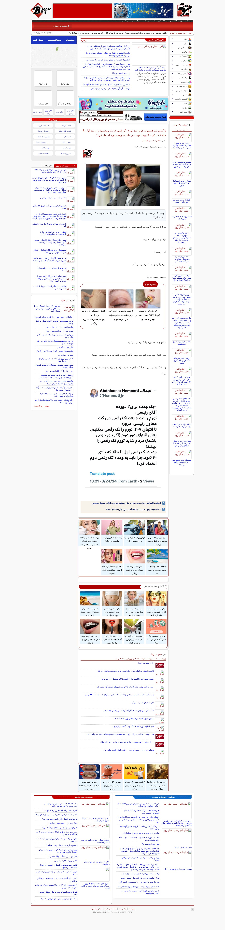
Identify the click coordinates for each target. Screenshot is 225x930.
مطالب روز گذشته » (41, 406)
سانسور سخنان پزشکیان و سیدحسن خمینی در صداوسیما (106, 84)
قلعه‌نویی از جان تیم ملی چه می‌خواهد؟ (61, 845)
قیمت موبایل (66, 142)
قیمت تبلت (67, 148)
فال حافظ (65, 84)
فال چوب (59, 112)
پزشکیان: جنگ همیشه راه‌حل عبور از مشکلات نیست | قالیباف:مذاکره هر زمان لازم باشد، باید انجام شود (108, 47)
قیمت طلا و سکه (65, 131)
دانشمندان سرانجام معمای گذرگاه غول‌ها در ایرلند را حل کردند (128, 710)
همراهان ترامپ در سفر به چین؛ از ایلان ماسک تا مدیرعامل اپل (129, 750)
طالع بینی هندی (71, 112)
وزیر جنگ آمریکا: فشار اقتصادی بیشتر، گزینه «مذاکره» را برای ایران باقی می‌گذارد (50, 242)
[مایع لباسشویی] (123, 104)
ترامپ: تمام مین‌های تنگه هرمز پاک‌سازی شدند (182, 360)
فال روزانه (43, 103)
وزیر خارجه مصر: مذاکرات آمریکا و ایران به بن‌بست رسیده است (181, 145)
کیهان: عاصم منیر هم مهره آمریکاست (181, 201)
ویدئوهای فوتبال (43, 131)
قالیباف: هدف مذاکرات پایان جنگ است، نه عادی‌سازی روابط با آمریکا (126, 671)
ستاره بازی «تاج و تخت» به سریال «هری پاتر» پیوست (96, 819)
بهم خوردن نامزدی (65, 355)
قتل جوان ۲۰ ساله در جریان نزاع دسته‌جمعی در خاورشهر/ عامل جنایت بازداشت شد (120, 734)
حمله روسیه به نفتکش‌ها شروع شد (182, 217)
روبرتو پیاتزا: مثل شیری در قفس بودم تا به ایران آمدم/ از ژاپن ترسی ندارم (58, 850)
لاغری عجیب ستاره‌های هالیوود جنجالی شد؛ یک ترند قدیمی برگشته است (95, 885)
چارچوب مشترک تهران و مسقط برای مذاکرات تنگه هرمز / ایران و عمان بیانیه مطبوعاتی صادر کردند (181, 323)
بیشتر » (83, 41)
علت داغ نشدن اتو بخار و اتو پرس (59, 327)
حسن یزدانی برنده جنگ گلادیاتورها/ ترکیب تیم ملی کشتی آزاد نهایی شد (125, 687)
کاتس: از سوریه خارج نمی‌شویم (181, 343)
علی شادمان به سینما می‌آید (142, 702)
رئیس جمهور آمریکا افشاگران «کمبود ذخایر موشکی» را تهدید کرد (127, 679)
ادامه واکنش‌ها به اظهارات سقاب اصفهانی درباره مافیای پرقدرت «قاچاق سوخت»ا (182, 237)
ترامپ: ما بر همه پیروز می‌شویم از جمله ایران (141, 833)
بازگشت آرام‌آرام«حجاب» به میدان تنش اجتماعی (110, 88)
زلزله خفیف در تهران (145, 663)
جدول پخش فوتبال (42, 142)
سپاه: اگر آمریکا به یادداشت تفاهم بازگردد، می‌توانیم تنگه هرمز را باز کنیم (150, 68)
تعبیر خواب (37, 112)
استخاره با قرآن (65, 103)
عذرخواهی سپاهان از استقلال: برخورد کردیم (59, 827)
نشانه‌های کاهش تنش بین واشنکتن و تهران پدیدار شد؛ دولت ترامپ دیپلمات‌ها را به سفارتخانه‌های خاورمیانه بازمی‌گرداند (181, 404)
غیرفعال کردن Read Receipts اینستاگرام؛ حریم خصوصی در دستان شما (47, 308)
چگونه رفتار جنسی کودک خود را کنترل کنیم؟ (55, 351)
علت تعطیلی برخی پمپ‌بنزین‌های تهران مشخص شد (138, 886)
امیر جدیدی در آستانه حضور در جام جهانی (60, 810)
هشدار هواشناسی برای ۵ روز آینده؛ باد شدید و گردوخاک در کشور (181, 164)
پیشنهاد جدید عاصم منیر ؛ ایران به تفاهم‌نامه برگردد (181, 462)
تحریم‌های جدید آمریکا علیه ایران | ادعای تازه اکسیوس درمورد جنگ (50, 251)
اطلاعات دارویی (43, 125)
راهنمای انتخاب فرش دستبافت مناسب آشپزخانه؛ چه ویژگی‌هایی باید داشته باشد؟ (56, 376)
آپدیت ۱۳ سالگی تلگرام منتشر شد (59, 371)
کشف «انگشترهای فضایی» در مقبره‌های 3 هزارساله (56, 815)
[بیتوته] (41, 17)
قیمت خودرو (66, 125)
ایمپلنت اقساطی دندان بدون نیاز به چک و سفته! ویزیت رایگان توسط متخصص (126, 503)
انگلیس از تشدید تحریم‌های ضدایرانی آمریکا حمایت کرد (108, 60)
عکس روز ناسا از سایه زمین (65, 860)
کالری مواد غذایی (42, 137)
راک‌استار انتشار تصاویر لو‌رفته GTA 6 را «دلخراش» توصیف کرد (56, 395)
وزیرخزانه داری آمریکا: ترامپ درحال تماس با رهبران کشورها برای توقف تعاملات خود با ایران (51, 278)
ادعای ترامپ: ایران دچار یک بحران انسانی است (181, 425)
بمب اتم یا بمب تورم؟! (121, 73)
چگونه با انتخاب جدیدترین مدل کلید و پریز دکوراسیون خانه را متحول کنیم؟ (56, 382)
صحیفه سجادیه (43, 153)
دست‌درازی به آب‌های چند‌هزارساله (178, 869)
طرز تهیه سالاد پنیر (65, 347)
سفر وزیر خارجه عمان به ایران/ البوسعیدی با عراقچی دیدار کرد (182, 443)
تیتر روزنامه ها (66, 153)
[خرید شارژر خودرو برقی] (146, 117)
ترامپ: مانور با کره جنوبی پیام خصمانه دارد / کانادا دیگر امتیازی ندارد (182, 277)
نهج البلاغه (45, 148)
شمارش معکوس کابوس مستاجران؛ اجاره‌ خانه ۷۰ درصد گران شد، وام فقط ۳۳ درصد (119, 695)
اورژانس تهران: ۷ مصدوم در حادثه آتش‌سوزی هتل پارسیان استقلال (127, 742)
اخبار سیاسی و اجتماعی (177, 33)
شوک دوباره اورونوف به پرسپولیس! (62, 823)
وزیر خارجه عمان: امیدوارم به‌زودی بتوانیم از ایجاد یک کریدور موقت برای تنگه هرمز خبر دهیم (181, 299)
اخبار (190, 33)
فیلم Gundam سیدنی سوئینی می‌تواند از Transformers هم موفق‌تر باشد (60, 804)
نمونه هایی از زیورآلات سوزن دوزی (59, 331)
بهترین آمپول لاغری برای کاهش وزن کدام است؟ (134, 718)
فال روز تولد (48, 112)
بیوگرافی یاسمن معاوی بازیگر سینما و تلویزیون (54, 317)
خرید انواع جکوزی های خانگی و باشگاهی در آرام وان (133, 726)
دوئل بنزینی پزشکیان (183, 847)
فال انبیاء (43, 84)
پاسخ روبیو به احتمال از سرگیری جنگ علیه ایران (181, 183)
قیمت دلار (67, 137)
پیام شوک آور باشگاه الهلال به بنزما (63, 856)
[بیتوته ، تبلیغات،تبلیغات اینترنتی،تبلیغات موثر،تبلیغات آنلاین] (82, 10)
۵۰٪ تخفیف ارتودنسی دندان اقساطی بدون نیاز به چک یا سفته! (133, 509)
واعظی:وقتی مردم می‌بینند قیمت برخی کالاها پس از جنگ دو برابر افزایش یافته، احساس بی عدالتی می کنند (107, 78)
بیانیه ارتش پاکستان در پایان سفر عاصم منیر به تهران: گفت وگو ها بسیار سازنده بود (49, 260)
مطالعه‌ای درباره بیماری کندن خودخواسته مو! (59, 899)
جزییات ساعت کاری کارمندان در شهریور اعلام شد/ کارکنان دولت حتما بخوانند (181, 380)
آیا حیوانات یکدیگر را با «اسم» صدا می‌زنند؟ (59, 819)
